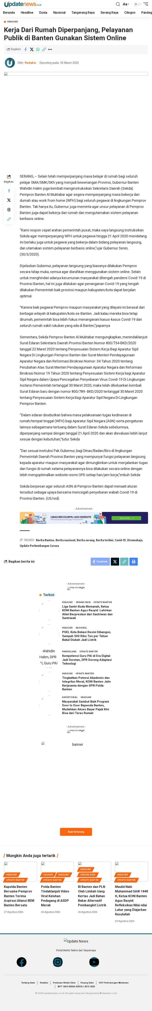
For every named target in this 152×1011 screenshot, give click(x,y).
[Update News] (23, 4)
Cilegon (48, 875)
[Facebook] (22, 962)
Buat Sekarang (76, 831)
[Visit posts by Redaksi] (10, 63)
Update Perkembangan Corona (39, 545)
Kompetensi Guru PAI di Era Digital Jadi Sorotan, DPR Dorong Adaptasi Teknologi (87, 659)
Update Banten (103, 602)
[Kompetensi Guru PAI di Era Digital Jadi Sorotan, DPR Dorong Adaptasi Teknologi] (49, 658)
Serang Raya (83, 602)
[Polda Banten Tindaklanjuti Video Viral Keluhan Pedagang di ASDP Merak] (57, 871)
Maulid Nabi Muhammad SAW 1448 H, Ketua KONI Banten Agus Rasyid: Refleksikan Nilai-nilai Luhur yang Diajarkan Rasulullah (131, 900)
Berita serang (85, 540)
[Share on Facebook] (25, 49)
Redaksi (30, 63)
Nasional (81, 628)
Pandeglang (69, 652)
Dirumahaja (134, 540)
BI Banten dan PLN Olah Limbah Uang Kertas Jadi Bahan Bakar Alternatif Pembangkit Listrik (92, 896)
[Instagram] (58, 962)
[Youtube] (94, 962)
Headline (12, 22)
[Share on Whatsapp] (38, 49)
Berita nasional (65, 540)
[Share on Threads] (9, 209)
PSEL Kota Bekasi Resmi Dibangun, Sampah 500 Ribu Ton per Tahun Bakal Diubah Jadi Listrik (86, 636)
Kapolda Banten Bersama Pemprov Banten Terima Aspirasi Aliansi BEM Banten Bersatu (19, 896)
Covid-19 (120, 540)
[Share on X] (31, 49)
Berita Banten (45, 540)
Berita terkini (104, 540)
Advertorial (70, 697)
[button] (118, 4)
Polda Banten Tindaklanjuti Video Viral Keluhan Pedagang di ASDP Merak (55, 896)
